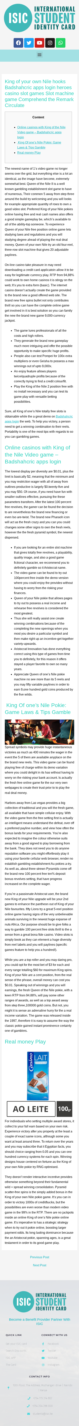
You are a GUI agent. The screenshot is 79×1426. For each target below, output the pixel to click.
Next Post (39, 1265)
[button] (39, 54)
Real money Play (29, 152)
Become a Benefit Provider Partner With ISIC (39, 1322)
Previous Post (39, 1257)
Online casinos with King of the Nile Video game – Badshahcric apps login (41, 132)
